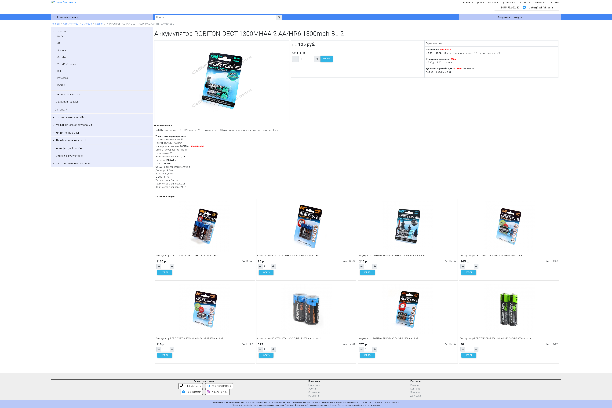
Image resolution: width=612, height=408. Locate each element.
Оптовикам (314, 392)
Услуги (312, 388)
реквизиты (509, 2)
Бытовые (87, 23)
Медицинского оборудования (74, 124)
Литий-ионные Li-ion (68, 132)
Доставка (415, 395)
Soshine (61, 50)
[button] (279, 17)
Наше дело (314, 385)
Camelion (62, 57)
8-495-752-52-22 (192, 386)
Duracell (61, 85)
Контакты (415, 388)
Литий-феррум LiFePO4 (68, 148)
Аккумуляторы (71, 23)
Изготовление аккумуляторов (73, 163)
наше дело (493, 2)
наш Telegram (193, 392)
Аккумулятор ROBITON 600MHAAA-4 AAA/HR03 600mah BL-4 (288, 255)
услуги (480, 2)
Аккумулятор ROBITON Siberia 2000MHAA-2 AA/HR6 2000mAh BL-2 (392, 255)
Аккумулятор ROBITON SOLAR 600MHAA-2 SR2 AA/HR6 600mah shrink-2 (497, 338)
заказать (540, 2)
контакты (468, 2)
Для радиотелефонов (67, 94)
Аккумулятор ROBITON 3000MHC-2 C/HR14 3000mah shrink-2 (289, 338)
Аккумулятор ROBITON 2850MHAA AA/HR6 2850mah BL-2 (388, 338)
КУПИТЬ (326, 59)
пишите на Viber (219, 392)
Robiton (99, 23)
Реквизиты (314, 395)
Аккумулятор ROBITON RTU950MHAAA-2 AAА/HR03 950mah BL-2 (189, 338)
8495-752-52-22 (510, 7)
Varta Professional (66, 64)
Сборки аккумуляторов (70, 155)
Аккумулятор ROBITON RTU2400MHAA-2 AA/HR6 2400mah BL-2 (492, 255)
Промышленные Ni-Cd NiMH (72, 117)
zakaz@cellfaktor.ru (541, 7)
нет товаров (510, 17)
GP (58, 43)
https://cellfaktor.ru (391, 402)
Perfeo (60, 36)
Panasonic (62, 78)
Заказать (415, 392)
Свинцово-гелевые (67, 101)
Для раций (61, 109)
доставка (554, 2)
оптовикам (525, 2)
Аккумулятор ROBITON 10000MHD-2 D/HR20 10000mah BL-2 (187, 255)
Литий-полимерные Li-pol (71, 140)
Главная (55, 23)
